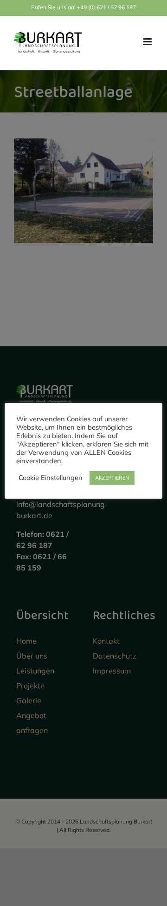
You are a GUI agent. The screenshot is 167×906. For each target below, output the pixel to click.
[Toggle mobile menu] (148, 42)
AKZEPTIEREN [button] (112, 477)
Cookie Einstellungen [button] (51, 478)
